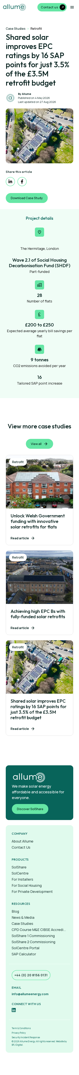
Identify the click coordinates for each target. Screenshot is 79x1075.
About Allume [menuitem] (22, 841)
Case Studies (16, 28)
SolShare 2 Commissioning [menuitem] (33, 942)
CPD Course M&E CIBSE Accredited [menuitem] (39, 929)
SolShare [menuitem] (19, 867)
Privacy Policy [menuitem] (19, 1032)
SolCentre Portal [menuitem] (26, 948)
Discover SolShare (30, 809)
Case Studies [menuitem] (22, 923)
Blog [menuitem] (15, 911)
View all (36, 444)
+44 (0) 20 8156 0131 (31, 975)
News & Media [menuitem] (23, 917)
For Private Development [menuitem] (32, 891)
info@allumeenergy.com (30, 994)
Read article (20, 538)
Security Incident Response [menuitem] (26, 1037)
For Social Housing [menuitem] (27, 885)
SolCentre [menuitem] (20, 873)
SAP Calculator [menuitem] (24, 954)
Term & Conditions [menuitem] (21, 1028)
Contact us (49, 7)
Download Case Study (27, 198)
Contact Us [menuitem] (21, 847)
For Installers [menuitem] (22, 879)
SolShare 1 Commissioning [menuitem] (33, 935)
